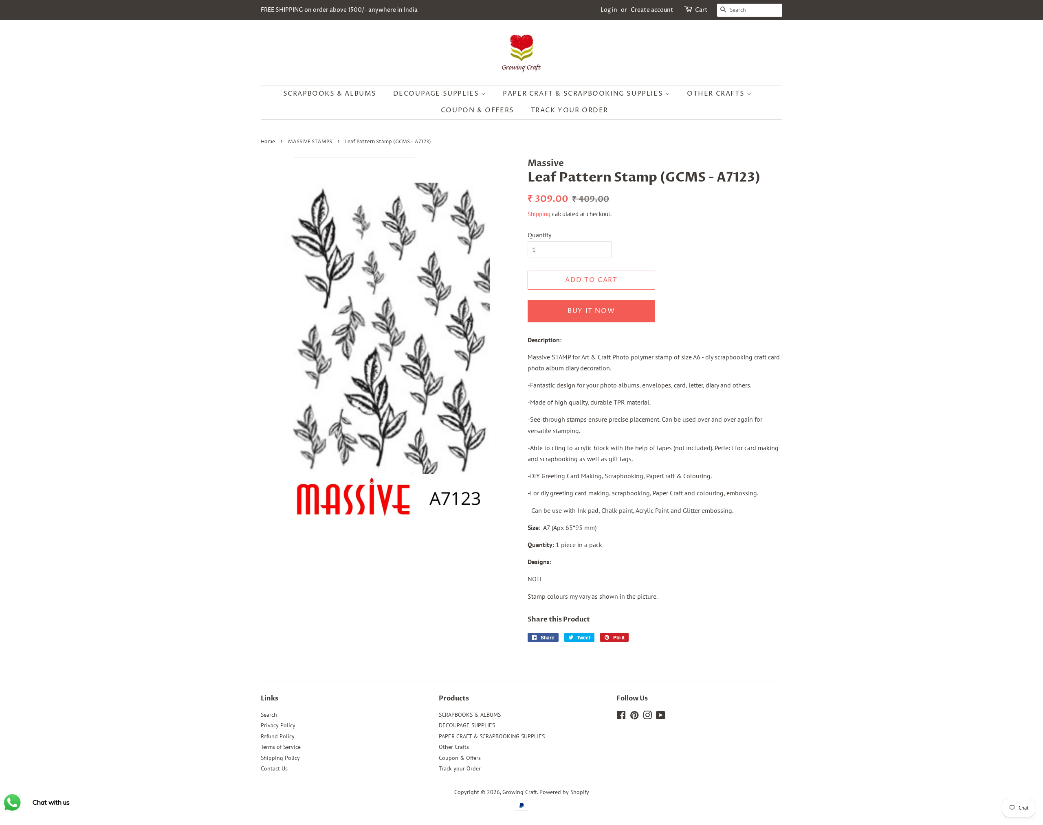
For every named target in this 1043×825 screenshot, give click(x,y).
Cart (701, 10)
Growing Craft (519, 792)
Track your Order (570, 110)
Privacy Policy (278, 725)
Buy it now (591, 310)
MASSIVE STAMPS (310, 141)
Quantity (539, 235)
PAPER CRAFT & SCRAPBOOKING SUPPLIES (584, 93)
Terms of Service (281, 747)
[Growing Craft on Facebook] (621, 716)
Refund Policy (278, 736)
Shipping (539, 214)
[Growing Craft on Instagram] (647, 716)
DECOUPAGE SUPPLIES (437, 93)
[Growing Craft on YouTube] (660, 716)
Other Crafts (717, 93)
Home (268, 141)
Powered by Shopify (564, 792)
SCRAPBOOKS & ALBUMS (329, 93)
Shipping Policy (280, 758)
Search (269, 714)
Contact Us (274, 768)
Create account (652, 10)
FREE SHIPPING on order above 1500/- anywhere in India (339, 10)
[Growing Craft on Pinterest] (634, 716)
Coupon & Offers (477, 110)
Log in (609, 10)
